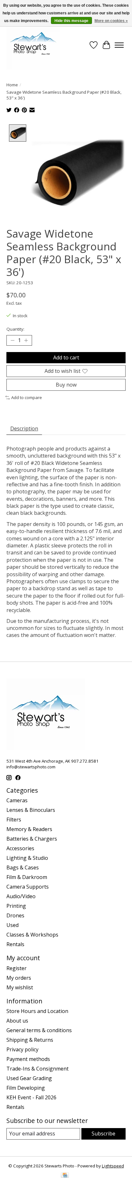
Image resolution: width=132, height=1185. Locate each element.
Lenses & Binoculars (30, 809)
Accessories (20, 848)
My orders (18, 977)
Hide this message (71, 21)
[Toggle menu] (119, 45)
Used (12, 925)
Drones (15, 915)
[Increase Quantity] (26, 340)
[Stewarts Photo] (33, 45)
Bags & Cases (22, 867)
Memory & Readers (29, 829)
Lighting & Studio (27, 857)
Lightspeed (113, 1166)
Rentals (15, 944)
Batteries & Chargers (31, 838)
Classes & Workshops (32, 934)
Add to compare (26, 397)
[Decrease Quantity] (12, 340)
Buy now (66, 384)
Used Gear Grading (29, 1078)
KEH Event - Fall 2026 (31, 1097)
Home (12, 85)
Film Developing (25, 1087)
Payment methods (28, 1059)
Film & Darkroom (26, 877)
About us (17, 1020)
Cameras (17, 800)
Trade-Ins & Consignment (37, 1068)
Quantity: (15, 329)
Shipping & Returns (29, 1039)
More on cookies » (111, 21)
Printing (16, 905)
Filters (13, 819)
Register (16, 968)
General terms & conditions (39, 1030)
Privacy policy (22, 1049)
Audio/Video (21, 896)
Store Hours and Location (37, 1011)
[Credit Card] (65, 1176)
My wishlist (19, 987)
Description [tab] (24, 428)
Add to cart (66, 357)
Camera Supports (27, 886)
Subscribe (103, 1133)
